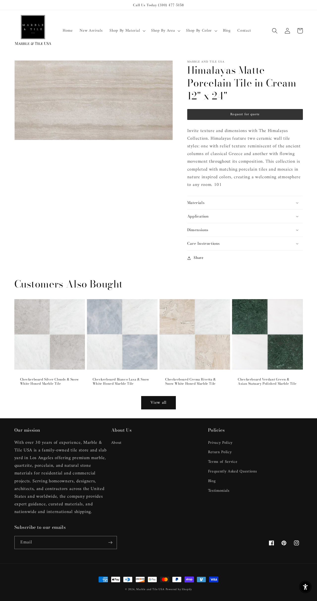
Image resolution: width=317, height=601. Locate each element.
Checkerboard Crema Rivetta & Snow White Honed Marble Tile (190, 381)
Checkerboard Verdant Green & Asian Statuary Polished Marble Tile (267, 381)
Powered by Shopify (179, 589)
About (116, 443)
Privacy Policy (220, 443)
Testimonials (219, 490)
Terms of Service (223, 461)
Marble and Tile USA (150, 589)
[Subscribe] (110, 542)
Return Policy (220, 452)
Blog (212, 481)
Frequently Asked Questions (232, 471)
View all (158, 402)
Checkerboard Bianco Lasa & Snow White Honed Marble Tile (121, 381)
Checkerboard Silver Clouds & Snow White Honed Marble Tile (49, 381)
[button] (127, 31)
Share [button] (198, 258)
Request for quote (245, 114)
